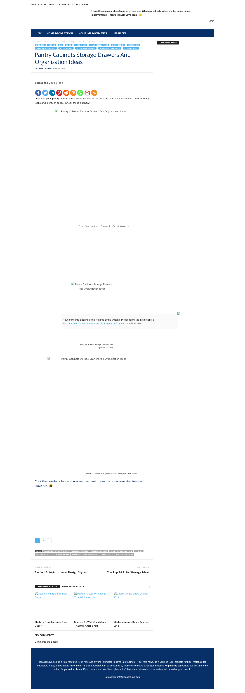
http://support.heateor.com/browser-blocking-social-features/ (94, 323)
